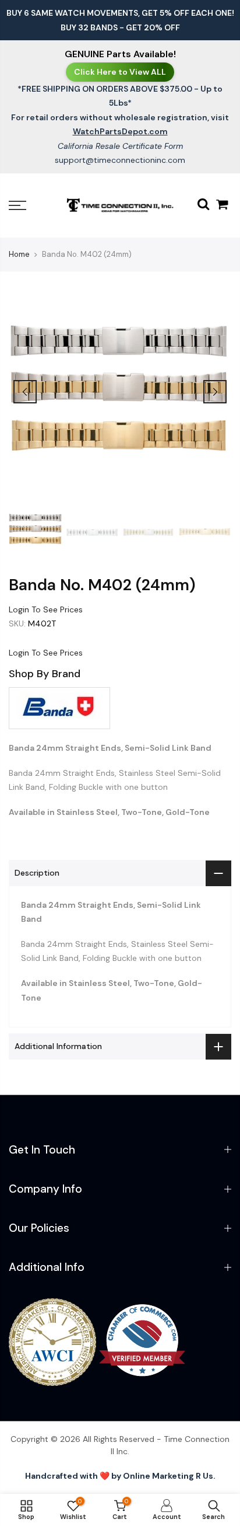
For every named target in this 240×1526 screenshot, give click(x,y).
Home (19, 254)
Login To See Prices (46, 609)
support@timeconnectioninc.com (120, 160)
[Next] (215, 391)
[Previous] (25, 391)
